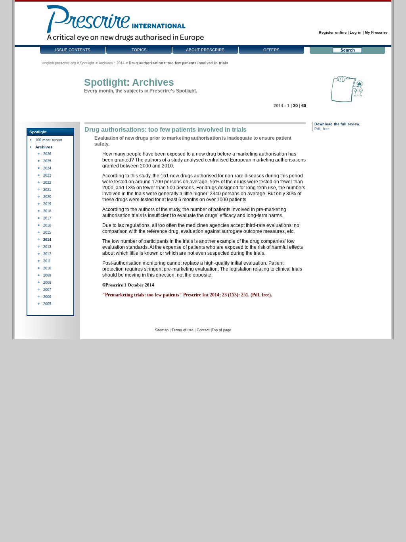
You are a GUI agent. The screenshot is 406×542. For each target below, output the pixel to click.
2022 (47, 183)
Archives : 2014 (111, 63)
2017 (47, 218)
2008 (47, 282)
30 (295, 105)
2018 (47, 211)
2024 (47, 168)
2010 (47, 268)
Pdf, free (321, 129)
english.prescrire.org (59, 63)
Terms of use (182, 330)
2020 (47, 197)
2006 (47, 297)
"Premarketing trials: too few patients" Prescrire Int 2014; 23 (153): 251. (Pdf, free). (187, 295)
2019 (47, 204)
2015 (47, 232)
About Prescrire (205, 50)
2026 (47, 154)
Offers (271, 50)
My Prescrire (376, 33)
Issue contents (72, 50)
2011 (47, 261)
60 (303, 105)
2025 (47, 161)
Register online (333, 33)
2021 (47, 190)
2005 (47, 304)
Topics (139, 50)
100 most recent (48, 140)
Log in (356, 33)
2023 (47, 175)
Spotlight (87, 63)
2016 (47, 225)
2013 (47, 247)
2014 (47, 240)
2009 (47, 275)
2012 (47, 254)
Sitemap (162, 330)
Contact (203, 330)
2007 (47, 290)
